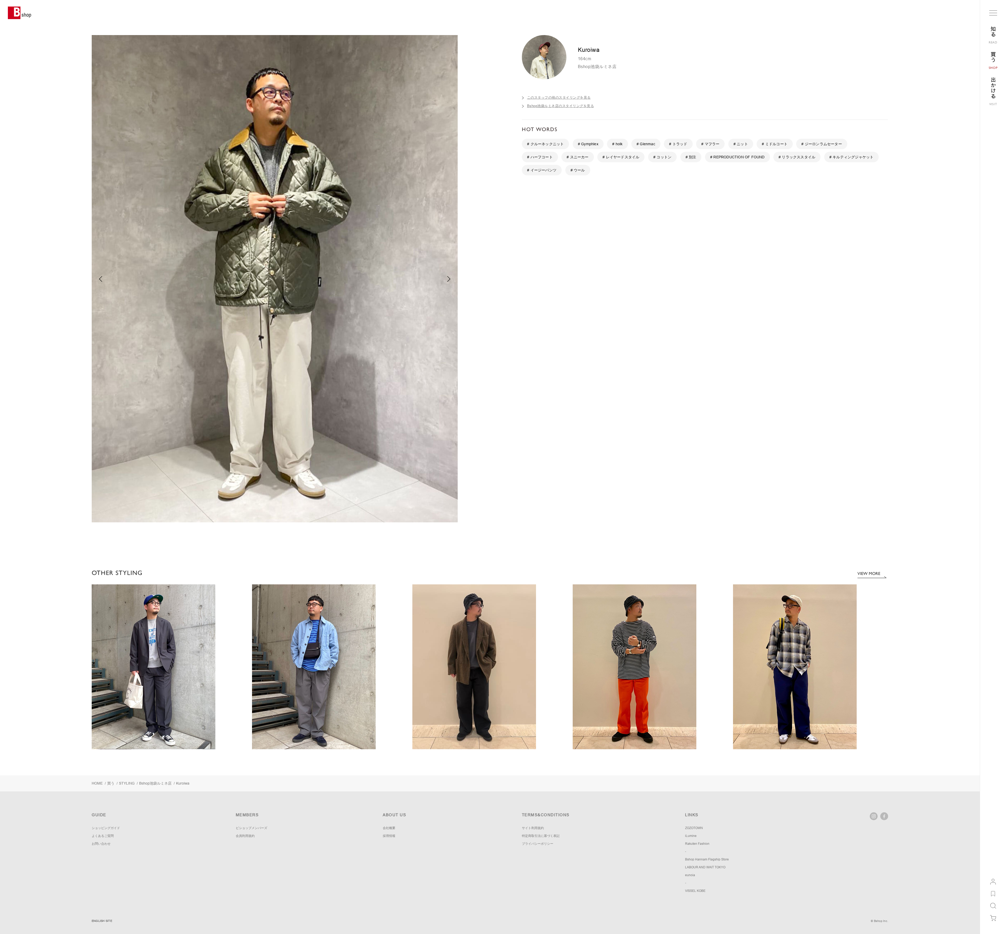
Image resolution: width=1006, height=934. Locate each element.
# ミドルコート (775, 144)
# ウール (578, 170)
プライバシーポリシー (537, 844)
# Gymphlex (588, 144)
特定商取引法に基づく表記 (541, 836)
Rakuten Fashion (697, 844)
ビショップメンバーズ (251, 828)
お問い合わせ (101, 844)
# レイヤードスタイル (621, 157)
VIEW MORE (868, 573)
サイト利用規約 (533, 828)
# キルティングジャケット (851, 157)
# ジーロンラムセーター (821, 144)
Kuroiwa (182, 783)
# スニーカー (577, 157)
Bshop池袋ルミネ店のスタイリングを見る (560, 106)
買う (110, 783)
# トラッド (678, 144)
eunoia (690, 875)
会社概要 (389, 828)
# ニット (741, 144)
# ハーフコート (540, 157)
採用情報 (389, 836)
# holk (617, 144)
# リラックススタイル (797, 157)
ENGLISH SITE (102, 920)
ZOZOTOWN (694, 828)
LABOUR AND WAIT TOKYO (705, 867)
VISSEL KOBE (695, 891)
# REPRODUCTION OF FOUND (737, 157)
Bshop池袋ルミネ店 (597, 66)
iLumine (691, 836)
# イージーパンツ (541, 170)
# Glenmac (646, 144)
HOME (97, 783)
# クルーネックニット (545, 144)
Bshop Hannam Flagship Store (707, 859)
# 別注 (691, 157)
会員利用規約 (245, 836)
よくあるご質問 (103, 836)
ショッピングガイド (106, 828)
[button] (448, 279)
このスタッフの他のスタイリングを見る (559, 97)
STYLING (127, 783)
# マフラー (710, 144)
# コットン (662, 157)
